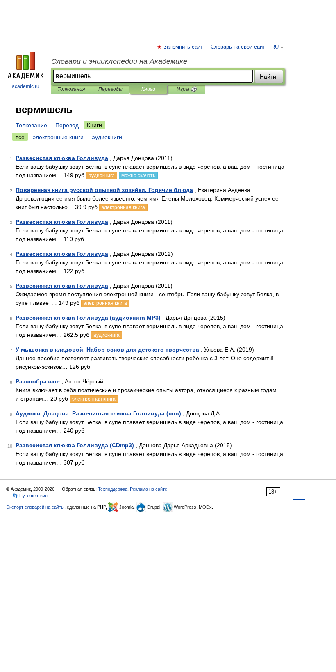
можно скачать (138, 175)
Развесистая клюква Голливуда (62, 158)
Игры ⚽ (187, 89)
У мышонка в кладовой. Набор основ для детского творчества (107, 349)
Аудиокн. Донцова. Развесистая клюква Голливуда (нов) (98, 413)
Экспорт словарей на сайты (35, 507)
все (20, 137)
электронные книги (58, 137)
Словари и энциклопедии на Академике (119, 61)
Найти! (269, 76)
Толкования (71, 89)
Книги (148, 89)
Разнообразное (38, 381)
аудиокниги (107, 137)
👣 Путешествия (30, 495)
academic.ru (25, 86)
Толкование (31, 125)
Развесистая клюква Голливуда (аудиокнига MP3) (88, 317)
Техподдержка (112, 489)
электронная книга (123, 207)
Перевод (67, 125)
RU (275, 47)
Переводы (110, 89)
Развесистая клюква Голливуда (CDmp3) (75, 445)
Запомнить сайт (183, 47)
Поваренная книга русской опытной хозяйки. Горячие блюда (104, 190)
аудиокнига (102, 175)
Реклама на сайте (148, 489)
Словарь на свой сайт (238, 47)
